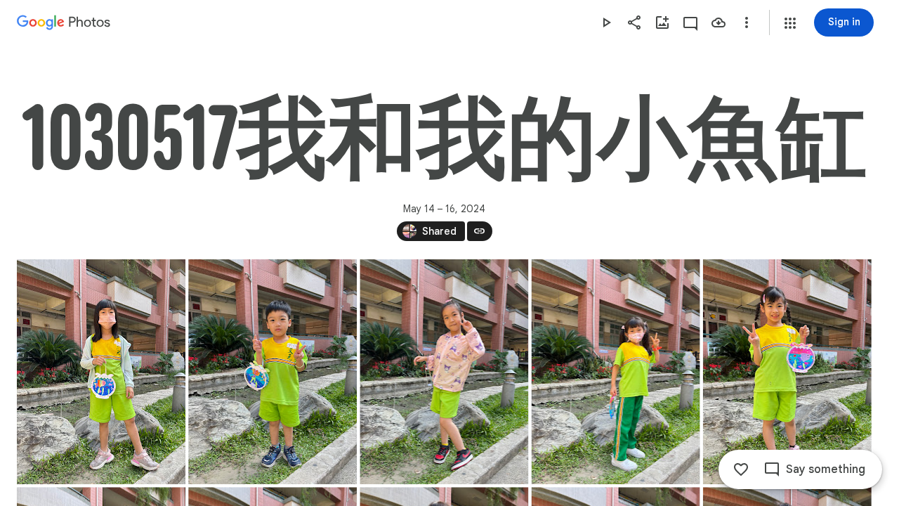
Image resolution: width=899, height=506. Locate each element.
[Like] (741, 469)
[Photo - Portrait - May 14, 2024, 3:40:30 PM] (787, 371)
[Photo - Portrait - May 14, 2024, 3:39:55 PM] (101, 371)
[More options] (747, 22)
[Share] (634, 22)
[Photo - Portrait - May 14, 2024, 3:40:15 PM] (444, 371)
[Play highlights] (606, 22)
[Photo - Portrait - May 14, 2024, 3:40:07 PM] (272, 371)
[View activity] (690, 22)
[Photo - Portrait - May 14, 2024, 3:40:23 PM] (616, 371)
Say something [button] (825, 469)
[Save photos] (718, 22)
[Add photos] (662, 22)
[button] (790, 23)
